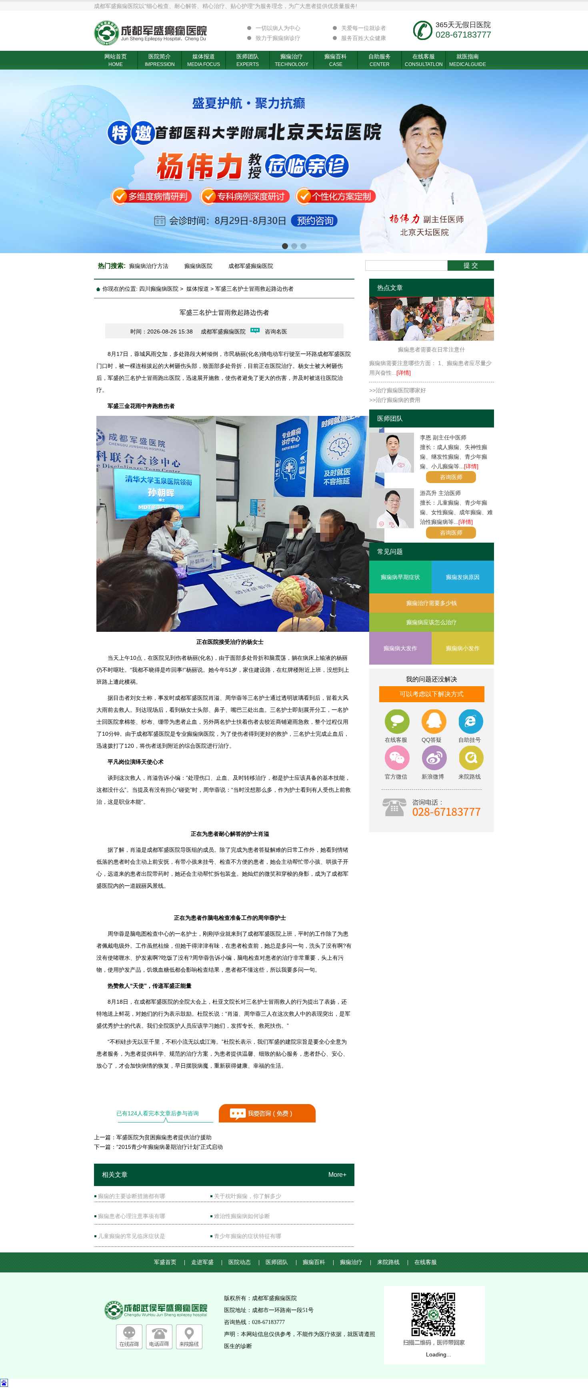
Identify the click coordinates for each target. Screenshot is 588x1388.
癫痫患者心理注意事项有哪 (131, 1216)
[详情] (403, 372)
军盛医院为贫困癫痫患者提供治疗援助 (164, 1137)
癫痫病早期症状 (400, 577)
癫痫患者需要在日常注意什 (431, 349)
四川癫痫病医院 (158, 289)
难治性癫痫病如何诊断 (242, 1216)
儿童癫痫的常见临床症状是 (131, 1236)
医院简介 (160, 60)
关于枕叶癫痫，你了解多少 (247, 1196)
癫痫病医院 (198, 266)
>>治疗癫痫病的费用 (394, 400)
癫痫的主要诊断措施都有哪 (131, 1196)
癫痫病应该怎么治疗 (431, 622)
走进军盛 (206, 1262)
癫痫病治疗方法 (148, 266)
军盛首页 (169, 1262)
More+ (337, 1174)
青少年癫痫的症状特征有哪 (247, 1236)
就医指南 (467, 60)
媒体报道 (203, 60)
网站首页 (115, 60)
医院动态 (244, 1262)
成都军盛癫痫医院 (250, 266)
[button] (285, 246)
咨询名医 (276, 331)
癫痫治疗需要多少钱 (431, 603)
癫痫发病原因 (463, 577)
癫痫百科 (335, 60)
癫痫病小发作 (463, 648)
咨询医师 (451, 477)
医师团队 (247, 60)
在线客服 (424, 60)
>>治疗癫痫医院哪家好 (397, 390)
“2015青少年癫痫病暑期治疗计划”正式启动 (169, 1147)
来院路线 (392, 1262)
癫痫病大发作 (400, 648)
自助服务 (379, 60)
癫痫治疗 (291, 60)
